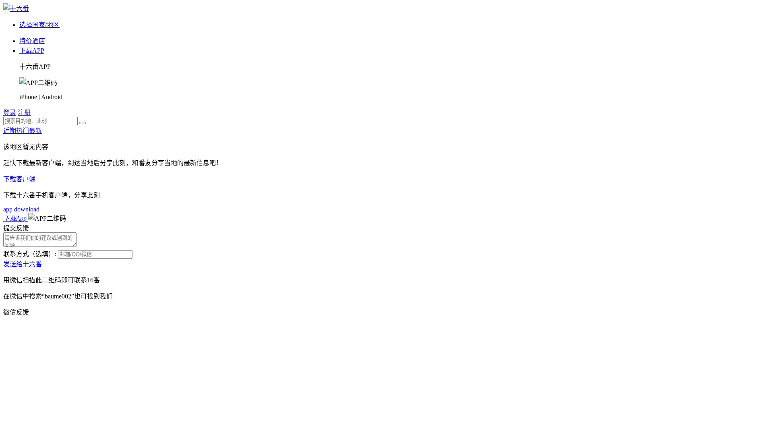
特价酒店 (32, 40)
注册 (24, 112)
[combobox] (40, 121)
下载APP (31, 50)
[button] (47, 218)
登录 (9, 112)
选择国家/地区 (39, 24)
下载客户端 (19, 179)
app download (21, 209)
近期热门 (16, 130)
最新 (35, 130)
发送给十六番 (22, 264)
